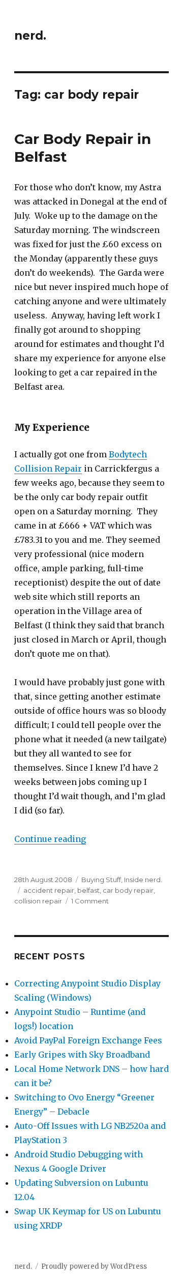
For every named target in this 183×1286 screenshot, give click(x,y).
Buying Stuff (101, 879)
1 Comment (90, 901)
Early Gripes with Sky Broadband (82, 1054)
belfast (88, 890)
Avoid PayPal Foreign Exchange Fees (88, 1040)
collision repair (38, 901)
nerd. (30, 35)
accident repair (48, 890)
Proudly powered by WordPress (94, 1266)
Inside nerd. (143, 879)
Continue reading (50, 839)
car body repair (128, 890)
